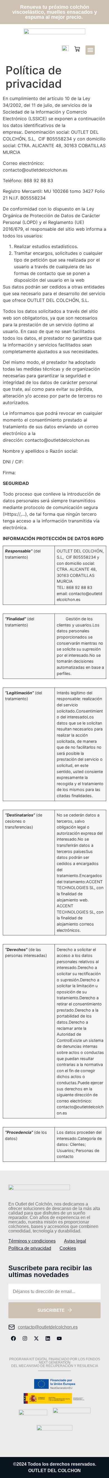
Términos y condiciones (32, 1241)
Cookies (68, 1248)
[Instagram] (25, 1338)
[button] (90, 50)
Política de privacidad (29, 1248)
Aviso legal (75, 1241)
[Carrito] (77, 49)
